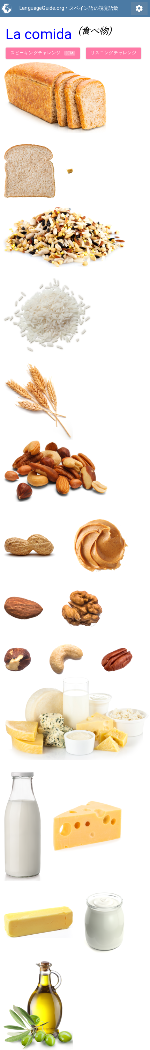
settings (139, 8)
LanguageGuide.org (42, 8)
